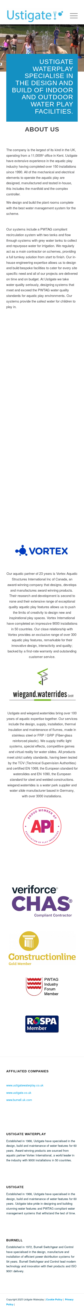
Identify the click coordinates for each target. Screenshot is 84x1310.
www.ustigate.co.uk (18, 1092)
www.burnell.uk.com (19, 1100)
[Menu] (71, 15)
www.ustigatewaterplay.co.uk (24, 1085)
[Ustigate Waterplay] (34, 15)
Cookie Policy (54, 1299)
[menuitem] (71, 15)
